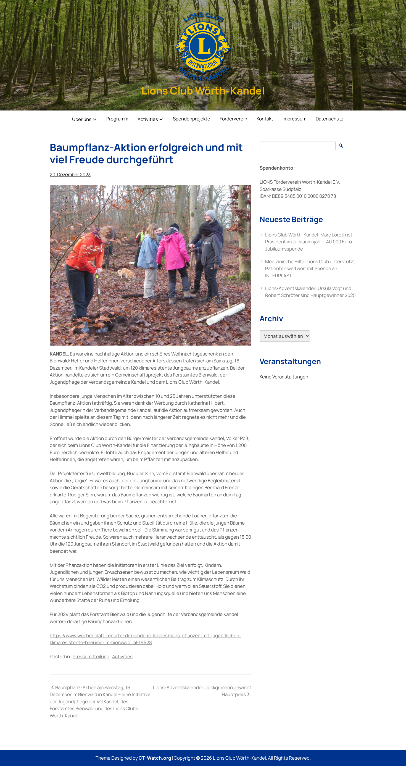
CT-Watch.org (155, 758)
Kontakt (265, 118)
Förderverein (233, 118)
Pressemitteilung (91, 656)
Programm (117, 118)
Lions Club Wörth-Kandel (203, 90)
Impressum (294, 118)
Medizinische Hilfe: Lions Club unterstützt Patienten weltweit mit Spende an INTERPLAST (310, 268)
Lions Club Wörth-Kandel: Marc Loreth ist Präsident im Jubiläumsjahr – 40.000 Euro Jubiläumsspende (308, 241)
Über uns (81, 119)
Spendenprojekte (191, 118)
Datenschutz (330, 118)
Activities (148, 119)
